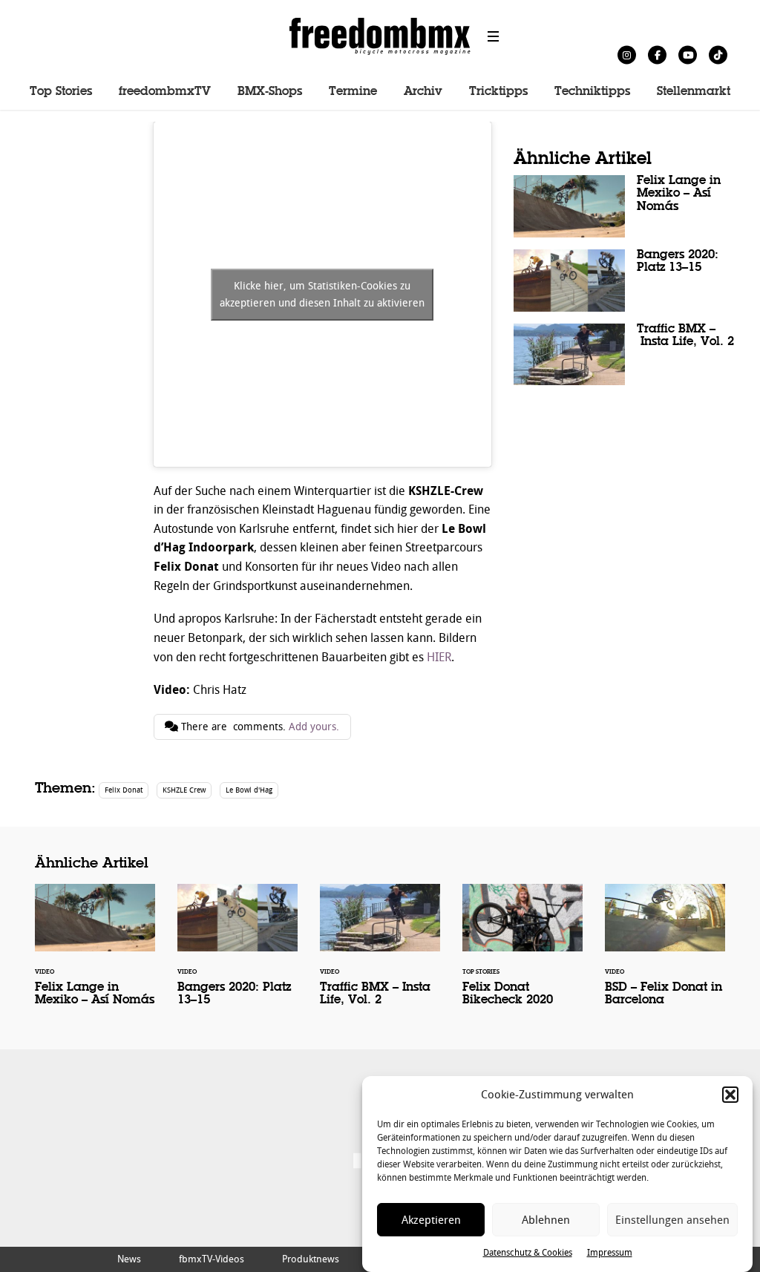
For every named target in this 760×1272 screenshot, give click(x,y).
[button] (730, 1094)
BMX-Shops (270, 92)
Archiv (423, 92)
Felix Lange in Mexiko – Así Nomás (625, 206)
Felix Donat (123, 790)
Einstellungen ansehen (672, 1220)
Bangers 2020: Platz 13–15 (625, 280)
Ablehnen (546, 1220)
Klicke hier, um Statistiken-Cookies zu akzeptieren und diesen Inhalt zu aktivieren (322, 294)
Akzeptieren (431, 1220)
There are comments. (258, 727)
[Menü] (493, 36)
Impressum (609, 1253)
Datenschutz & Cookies (527, 1253)
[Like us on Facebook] (657, 54)
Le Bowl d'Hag (249, 790)
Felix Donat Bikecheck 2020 (522, 955)
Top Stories (61, 92)
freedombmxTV (165, 92)
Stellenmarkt (693, 92)
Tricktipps (498, 92)
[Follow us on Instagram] (627, 54)
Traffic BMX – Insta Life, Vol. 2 (625, 355)
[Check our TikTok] (718, 54)
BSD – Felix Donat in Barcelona (665, 955)
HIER (439, 657)
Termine (353, 92)
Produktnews (310, 1259)
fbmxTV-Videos (211, 1259)
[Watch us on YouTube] (687, 54)
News (129, 1259)
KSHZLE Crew (184, 790)
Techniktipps (592, 92)
